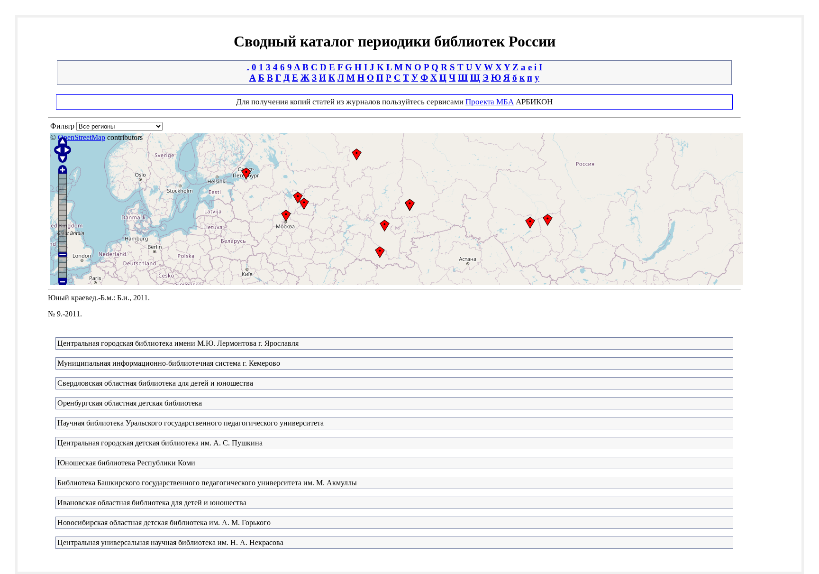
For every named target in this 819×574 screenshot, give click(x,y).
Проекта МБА (489, 101)
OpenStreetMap (81, 137)
